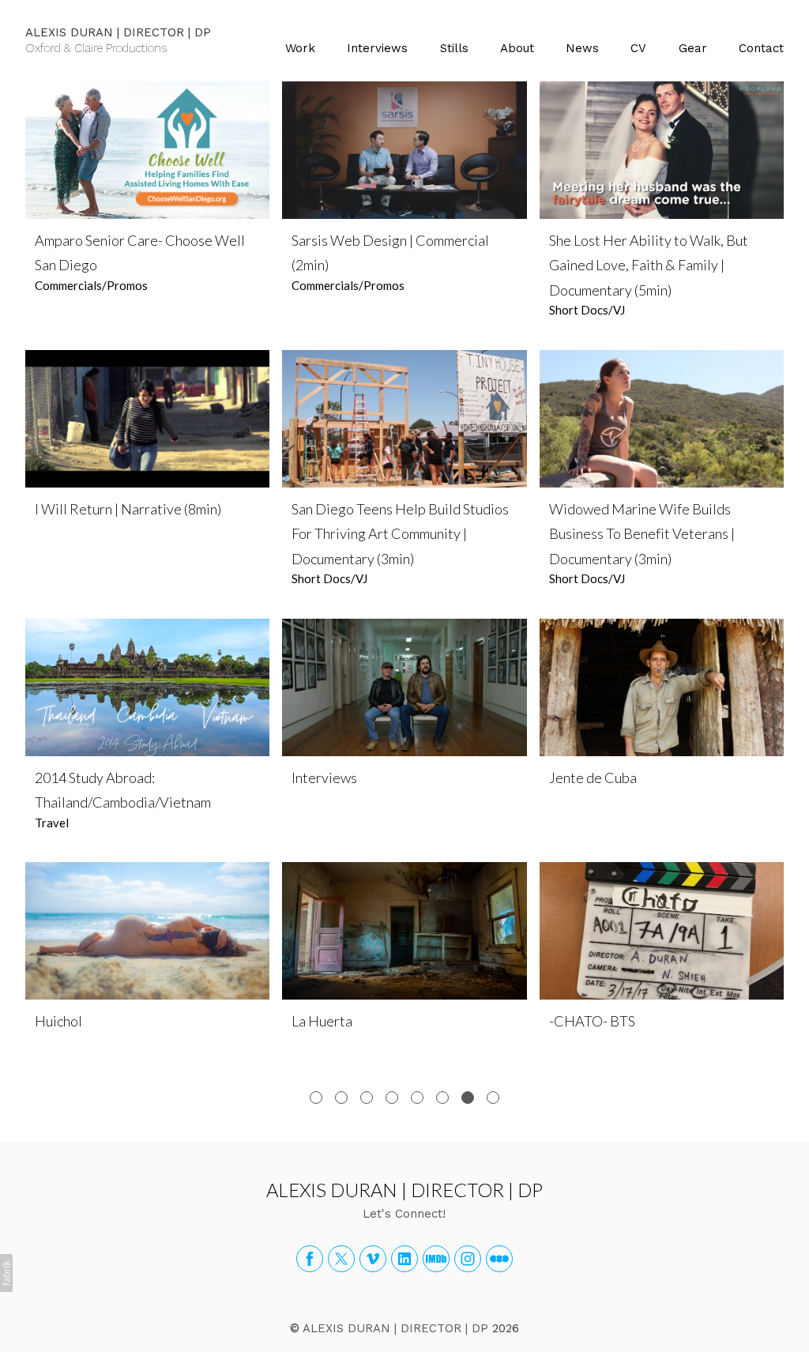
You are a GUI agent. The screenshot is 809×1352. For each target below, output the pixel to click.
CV (638, 48)
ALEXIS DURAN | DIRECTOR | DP (404, 1189)
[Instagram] (467, 1258)
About (517, 48)
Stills (454, 48)
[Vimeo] (372, 1258)
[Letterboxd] (499, 1258)
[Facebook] (309, 1258)
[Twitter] (341, 1258)
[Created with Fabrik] (6, 1273)
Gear (693, 48)
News (582, 48)
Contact (761, 48)
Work (300, 48)
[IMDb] (436, 1258)
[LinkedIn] (404, 1258)
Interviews (377, 48)
